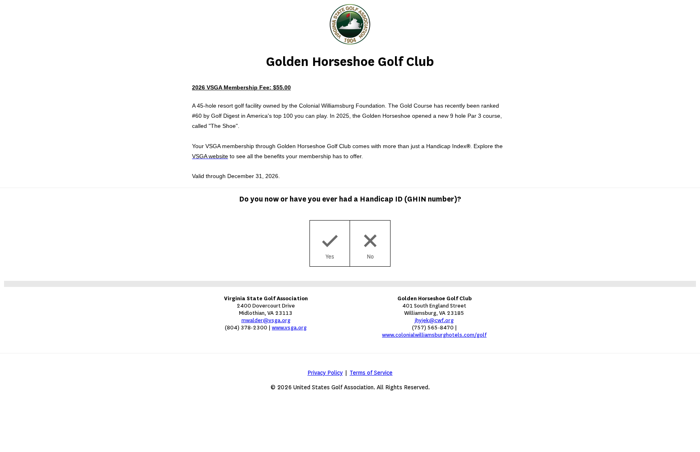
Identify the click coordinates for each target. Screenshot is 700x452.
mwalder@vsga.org (265, 320)
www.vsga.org (289, 327)
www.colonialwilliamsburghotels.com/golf (434, 335)
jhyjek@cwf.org (434, 320)
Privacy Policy (325, 373)
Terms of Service (371, 373)
